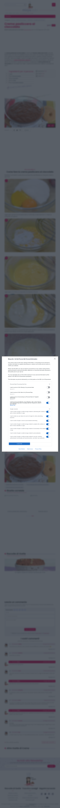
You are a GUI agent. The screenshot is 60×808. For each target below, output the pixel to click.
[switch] (48, 387)
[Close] (55, 359)
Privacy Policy (38, 449)
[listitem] (30, 384)
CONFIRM (19, 443)
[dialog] (30, 404)
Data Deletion (22, 449)
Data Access (30, 449)
